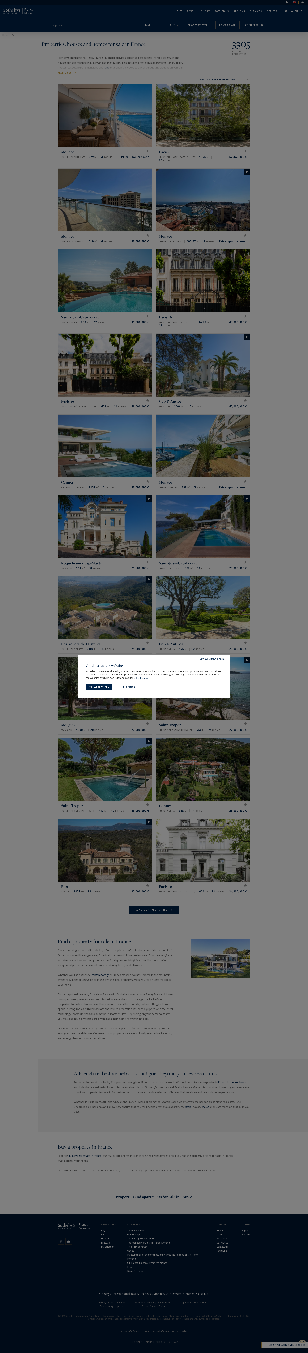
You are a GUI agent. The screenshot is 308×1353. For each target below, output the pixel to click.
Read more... (142, 677)
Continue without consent (212, 658)
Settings (129, 687)
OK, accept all (99, 687)
